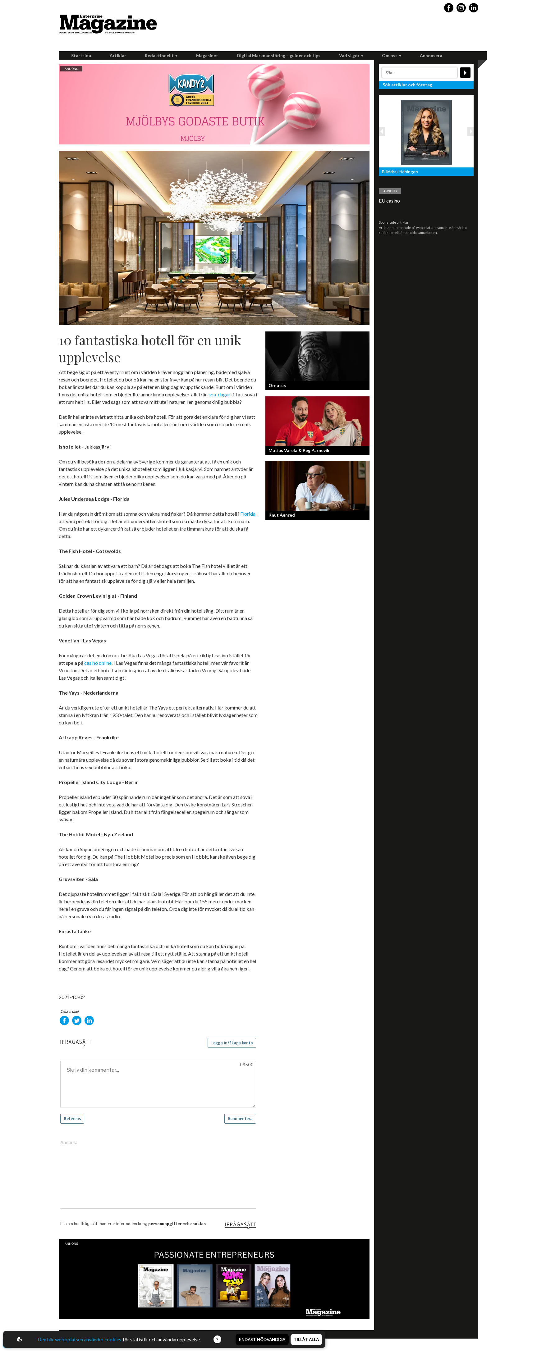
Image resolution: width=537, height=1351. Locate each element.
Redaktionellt (159, 55)
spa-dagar (219, 394)
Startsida (81, 55)
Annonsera (431, 55)
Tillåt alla (306, 1339)
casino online (98, 663)
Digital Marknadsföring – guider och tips (278, 55)
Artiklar (118, 55)
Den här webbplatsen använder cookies (79, 1339)
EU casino (389, 200)
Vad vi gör (349, 55)
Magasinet (207, 55)
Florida (247, 514)
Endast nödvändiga (262, 1339)
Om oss (389, 55)
